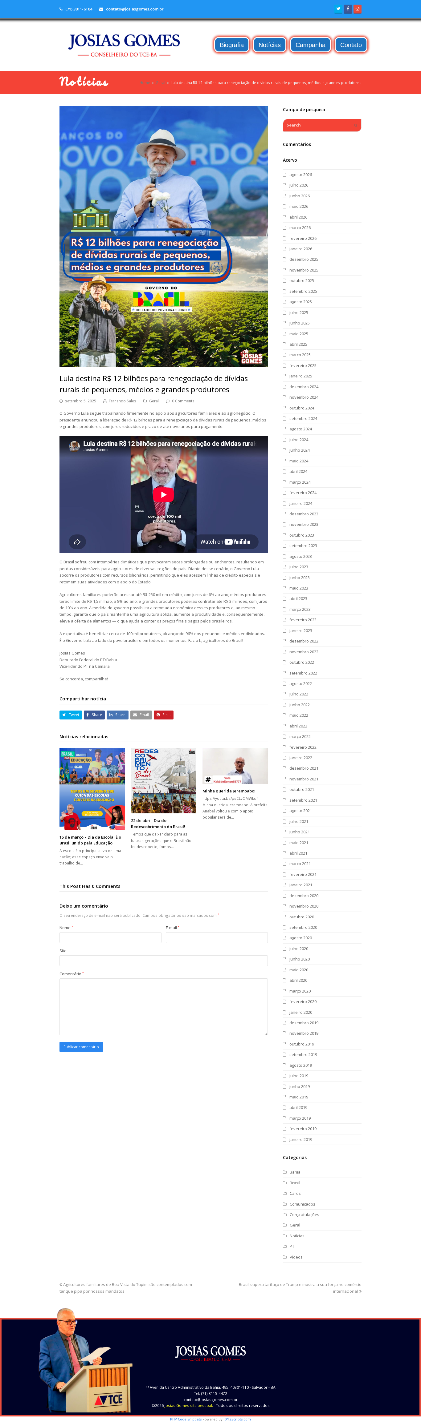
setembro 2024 (303, 418)
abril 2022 (298, 726)
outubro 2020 (301, 917)
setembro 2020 (303, 927)
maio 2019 (298, 1097)
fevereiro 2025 (303, 365)
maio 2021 (298, 842)
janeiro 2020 (300, 1012)
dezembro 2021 (303, 768)
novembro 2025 (303, 270)
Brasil (295, 1183)
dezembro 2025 (303, 259)
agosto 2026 (300, 174)
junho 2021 (299, 832)
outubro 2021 (301, 789)
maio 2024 (298, 461)
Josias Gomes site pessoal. (189, 1405)
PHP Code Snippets (186, 1419)
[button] (70, 715)
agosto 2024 (300, 429)
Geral (154, 401)
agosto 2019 (300, 1065)
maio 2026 (298, 206)
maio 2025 (298, 333)
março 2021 (300, 863)
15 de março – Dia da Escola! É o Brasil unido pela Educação (90, 840)
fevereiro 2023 (303, 619)
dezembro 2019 (303, 1022)
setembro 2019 (303, 1054)
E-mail (172, 927)
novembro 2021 (303, 779)
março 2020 (300, 991)
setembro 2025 (303, 291)
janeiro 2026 (300, 249)
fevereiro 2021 (303, 874)
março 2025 (300, 354)
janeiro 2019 (300, 1139)
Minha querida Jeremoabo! (228, 791)
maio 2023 (298, 588)
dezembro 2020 (303, 895)
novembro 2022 (303, 652)
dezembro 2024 (303, 386)
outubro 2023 (301, 535)
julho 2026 (298, 185)
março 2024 (300, 482)
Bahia (295, 1172)
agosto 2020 (300, 938)
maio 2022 (298, 715)
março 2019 (300, 1118)
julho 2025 (298, 312)
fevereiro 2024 (303, 492)
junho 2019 (299, 1086)
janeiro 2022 (300, 757)
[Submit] (355, 125)
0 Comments (183, 401)
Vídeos (296, 1257)
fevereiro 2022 (303, 747)
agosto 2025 (300, 301)
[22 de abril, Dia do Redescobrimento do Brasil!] (163, 780)
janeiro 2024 (300, 503)
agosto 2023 (300, 556)
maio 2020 (298, 970)
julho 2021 (298, 821)
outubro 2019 (301, 1044)
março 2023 (300, 609)
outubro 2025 (301, 280)
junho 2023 (299, 577)
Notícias (297, 1236)
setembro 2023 (303, 545)
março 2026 (300, 227)
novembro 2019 (303, 1033)
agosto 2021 (300, 810)
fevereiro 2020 (303, 1001)
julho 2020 (298, 948)
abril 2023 (298, 598)
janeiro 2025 (300, 376)
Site (63, 950)
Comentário (71, 974)
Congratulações (304, 1214)
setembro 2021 (303, 800)
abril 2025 (298, 344)
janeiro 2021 (300, 885)
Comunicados (302, 1204)
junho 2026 (299, 196)
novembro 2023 (303, 524)
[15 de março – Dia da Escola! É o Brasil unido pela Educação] (92, 789)
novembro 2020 (303, 906)
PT (292, 1246)
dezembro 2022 (303, 641)
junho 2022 (299, 704)
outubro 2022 (301, 662)
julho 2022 (298, 694)
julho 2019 (298, 1075)
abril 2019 (298, 1107)
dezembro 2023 (303, 514)
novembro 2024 (303, 397)
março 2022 (300, 736)
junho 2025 (299, 323)
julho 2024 (298, 439)
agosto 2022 (300, 683)
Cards (295, 1193)
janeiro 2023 (300, 630)
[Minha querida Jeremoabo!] (235, 766)
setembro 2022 (303, 673)
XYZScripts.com (238, 1419)
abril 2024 (298, 471)
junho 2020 (299, 959)
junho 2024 (299, 450)
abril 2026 (298, 217)
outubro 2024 (301, 408)
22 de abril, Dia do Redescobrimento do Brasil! (158, 823)
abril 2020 (298, 980)
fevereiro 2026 (303, 238)
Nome (66, 927)
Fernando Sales (122, 401)
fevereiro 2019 (303, 1128)
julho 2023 (298, 567)
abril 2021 (298, 853)
